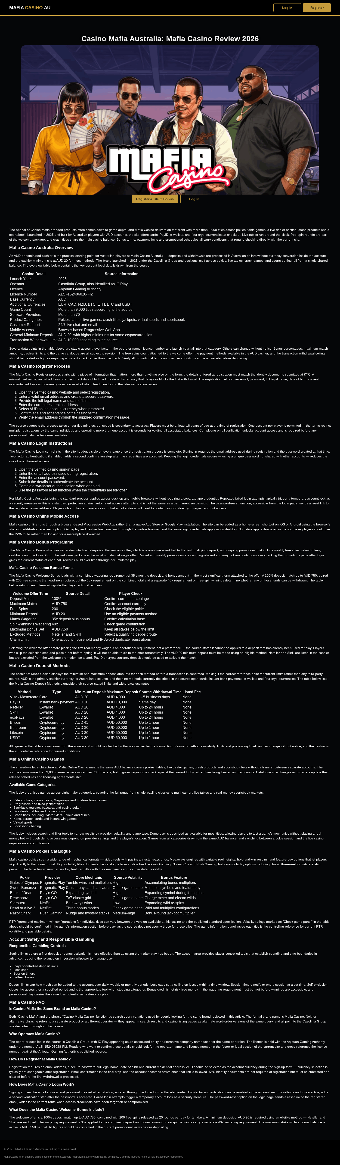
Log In (287, 7)
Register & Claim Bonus (155, 199)
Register (317, 7)
